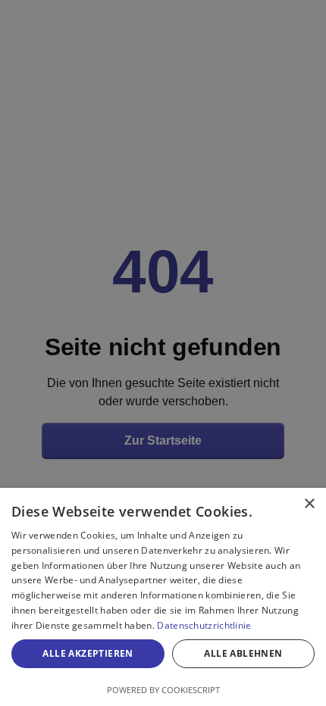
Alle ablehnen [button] (243, 653)
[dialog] (163, 597)
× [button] (309, 504)
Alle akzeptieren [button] (87, 653)
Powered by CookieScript (163, 689)
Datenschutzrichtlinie (204, 625)
